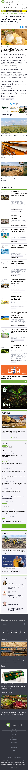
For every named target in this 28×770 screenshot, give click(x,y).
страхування (13, 257)
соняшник (18, 360)
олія (17, 257)
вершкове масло (14, 292)
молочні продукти (9, 99)
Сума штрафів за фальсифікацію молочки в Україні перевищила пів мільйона (19, 194)
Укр (19, 1)
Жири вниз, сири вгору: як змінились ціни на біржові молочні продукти (18, 282)
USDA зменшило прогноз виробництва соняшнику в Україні (19, 347)
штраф (12, 209)
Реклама (14, 745)
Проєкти (24, 4)
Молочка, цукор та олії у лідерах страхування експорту (19, 247)
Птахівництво (23, 225)
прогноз (16, 225)
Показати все (13, 526)
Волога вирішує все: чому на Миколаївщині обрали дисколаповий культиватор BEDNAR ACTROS (13, 552)
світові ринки (13, 308)
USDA (3, 99)
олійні (22, 306)
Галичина (12, 274)
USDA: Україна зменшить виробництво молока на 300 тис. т (19, 331)
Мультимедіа (14, 739)
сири (12, 290)
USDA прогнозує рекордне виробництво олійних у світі (19, 297)
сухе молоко (20, 292)
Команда (14, 742)
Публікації (14, 731)
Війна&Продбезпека (14, 275)
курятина (12, 225)
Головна (3, 13)
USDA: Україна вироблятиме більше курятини (18, 216)
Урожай (18, 325)
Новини (8, 13)
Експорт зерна (22, 325)
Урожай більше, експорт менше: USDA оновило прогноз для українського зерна (19, 314)
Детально (21, 381)
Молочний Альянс (14, 241)
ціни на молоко (22, 290)
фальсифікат (20, 211)
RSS (14, 750)
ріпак (22, 360)
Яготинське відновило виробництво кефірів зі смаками (18, 231)
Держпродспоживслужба (18, 209)
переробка (19, 306)
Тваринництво (14, 13)
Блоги (18, 4)
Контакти (14, 747)
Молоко (12, 341)
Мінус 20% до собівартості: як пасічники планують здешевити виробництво (12, 570)
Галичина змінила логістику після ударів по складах (18, 263)
